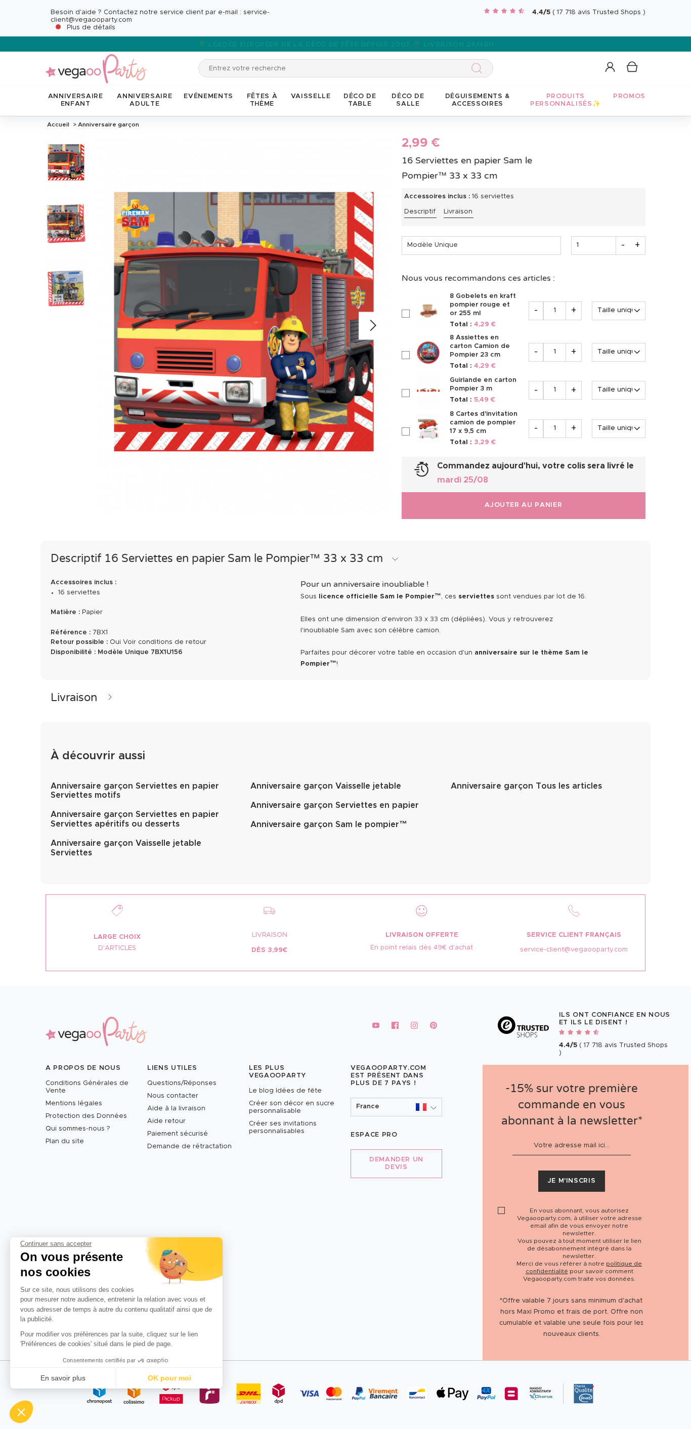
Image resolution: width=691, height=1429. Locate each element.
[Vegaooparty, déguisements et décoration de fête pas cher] (96, 63)
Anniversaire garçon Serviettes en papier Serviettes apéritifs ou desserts (135, 819)
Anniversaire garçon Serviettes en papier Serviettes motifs (135, 790)
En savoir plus (62, 1378)
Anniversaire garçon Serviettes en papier (334, 805)
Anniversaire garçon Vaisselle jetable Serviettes (126, 847)
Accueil (58, 124)
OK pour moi (169, 1378)
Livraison (458, 211)
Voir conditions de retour (164, 642)
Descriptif (420, 211)
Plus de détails (91, 27)
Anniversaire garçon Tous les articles (526, 786)
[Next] (372, 326)
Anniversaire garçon (107, 124)
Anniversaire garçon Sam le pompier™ (328, 824)
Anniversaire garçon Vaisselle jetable (325, 786)
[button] (21, 1412)
